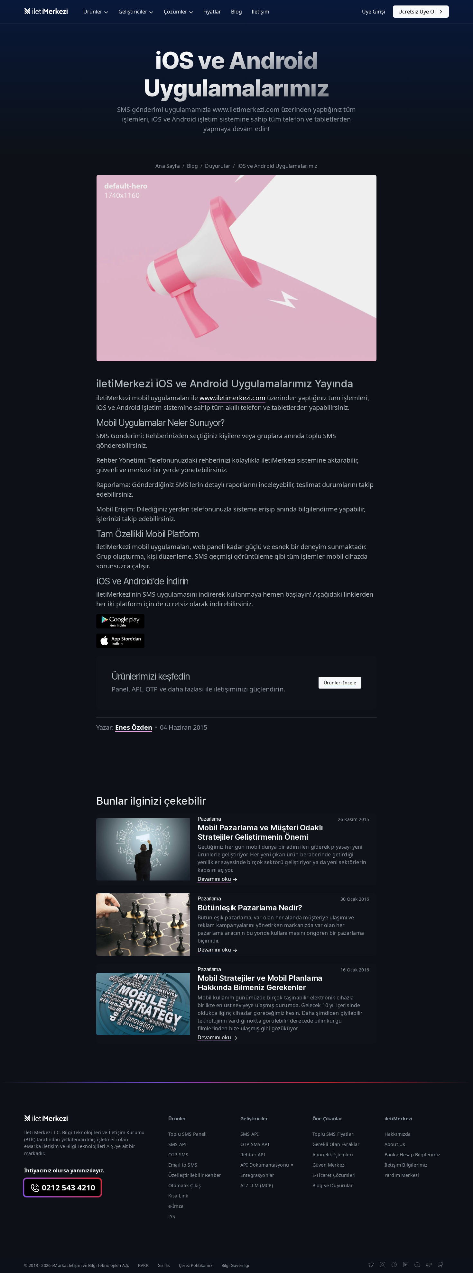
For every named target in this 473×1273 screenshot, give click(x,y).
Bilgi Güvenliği (235, 1265)
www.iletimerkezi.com (232, 397)
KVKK (143, 1265)
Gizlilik (164, 1265)
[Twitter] (371, 1264)
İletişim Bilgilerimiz (406, 1165)
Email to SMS (182, 1165)
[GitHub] (440, 1264)
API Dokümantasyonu (264, 1165)
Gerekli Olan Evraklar (335, 1144)
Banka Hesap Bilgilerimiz (412, 1154)
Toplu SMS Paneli (187, 1134)
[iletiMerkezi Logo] (46, 10)
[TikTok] (429, 1264)
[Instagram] (382, 1264)
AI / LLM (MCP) (256, 1185)
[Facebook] (394, 1264)
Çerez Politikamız (195, 1265)
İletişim (260, 11)
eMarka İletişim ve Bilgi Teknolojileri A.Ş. (69, 1146)
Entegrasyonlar (257, 1175)
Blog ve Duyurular (332, 1185)
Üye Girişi (373, 11)
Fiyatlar (212, 11)
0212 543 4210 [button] (67, 1187)
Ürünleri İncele (340, 683)
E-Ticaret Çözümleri (334, 1175)
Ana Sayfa (167, 165)
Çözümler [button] (175, 11)
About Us (395, 1144)
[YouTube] (417, 1264)
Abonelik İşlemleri (332, 1154)
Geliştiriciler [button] (132, 11)
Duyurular (217, 165)
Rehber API (252, 1154)
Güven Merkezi (329, 1165)
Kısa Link (178, 1196)
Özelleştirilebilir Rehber (194, 1175)
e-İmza (175, 1206)
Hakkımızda (398, 1134)
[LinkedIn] (406, 1264)
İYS (171, 1216)
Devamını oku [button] (214, 878)
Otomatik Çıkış (184, 1185)
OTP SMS (178, 1154)
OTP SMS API (254, 1144)
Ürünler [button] (92, 11)
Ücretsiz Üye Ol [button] (417, 11)
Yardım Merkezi (402, 1175)
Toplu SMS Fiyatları (333, 1134)
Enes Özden (133, 727)
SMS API (177, 1144)
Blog (236, 11)
